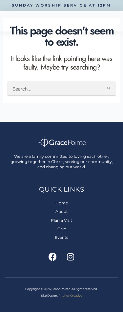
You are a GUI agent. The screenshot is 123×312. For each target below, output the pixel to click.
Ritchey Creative (70, 295)
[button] (117, 21)
